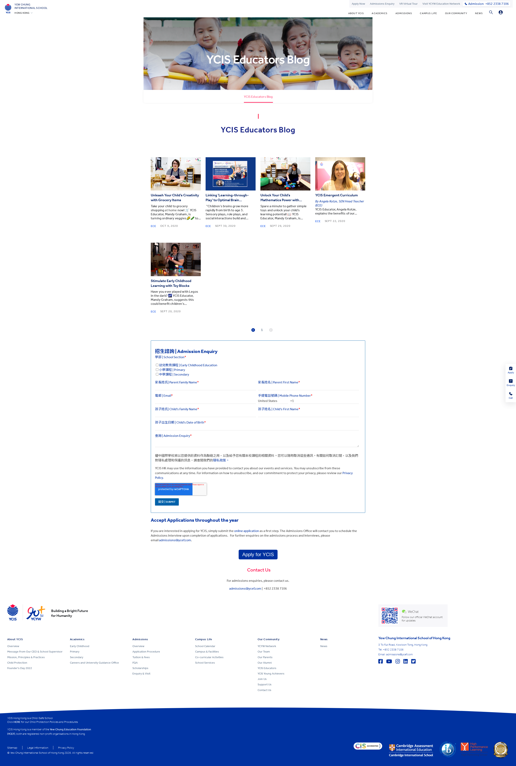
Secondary (76, 657)
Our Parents (265, 657)
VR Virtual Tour (408, 3)
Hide (500, 12)
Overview (13, 646)
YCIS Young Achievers (271, 673)
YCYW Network (267, 646)
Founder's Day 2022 (19, 668)
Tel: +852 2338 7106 (391, 649)
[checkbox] (257, 370)
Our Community (456, 13)
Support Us (265, 684)
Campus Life (428, 13)
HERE (17, 722)
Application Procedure (146, 651)
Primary (74, 651)
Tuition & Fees (141, 657)
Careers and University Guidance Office (94, 662)
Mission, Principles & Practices (26, 657)
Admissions (403, 13)
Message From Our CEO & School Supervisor (34, 651)
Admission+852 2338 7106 (488, 4)
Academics (379, 13)
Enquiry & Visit (141, 673)
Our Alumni (265, 662)
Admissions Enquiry (382, 3)
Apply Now (358, 3)
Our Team (264, 651)
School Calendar (205, 646)
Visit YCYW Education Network (441, 3)
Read (175, 174)
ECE (153, 226)
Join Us (262, 679)
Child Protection (17, 662)
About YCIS (356, 13)
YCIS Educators (267, 668)
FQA (135, 662)
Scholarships (140, 668)
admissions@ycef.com (245, 588)
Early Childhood (79, 646)
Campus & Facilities (207, 651)
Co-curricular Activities (209, 657)
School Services (205, 662)
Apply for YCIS (258, 554)
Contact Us (264, 690)
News (479, 13)
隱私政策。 (221, 460)
